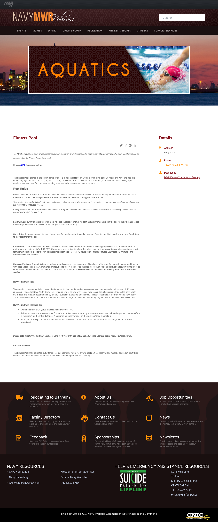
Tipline (175, 476)
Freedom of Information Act (77, 471)
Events (21, 30)
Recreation (95, 30)
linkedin (136, 145)
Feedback (38, 437)
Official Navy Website (74, 477)
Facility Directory (44, 417)
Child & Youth (72, 30)
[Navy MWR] (8, 4)
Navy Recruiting (18, 477)
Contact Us (105, 417)
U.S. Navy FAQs (70, 483)
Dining (52, 30)
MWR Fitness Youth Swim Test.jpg (182, 177)
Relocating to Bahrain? (49, 397)
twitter (121, 145)
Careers (142, 30)
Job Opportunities (176, 397)
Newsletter (169, 437)
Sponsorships (107, 437)
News (165, 417)
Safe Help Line (180, 471)
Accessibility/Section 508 (24, 483)
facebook (126, 145)
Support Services (165, 30)
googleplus (130, 145)
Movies (37, 30)
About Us (103, 397)
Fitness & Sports (120, 30)
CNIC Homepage (19, 471)
